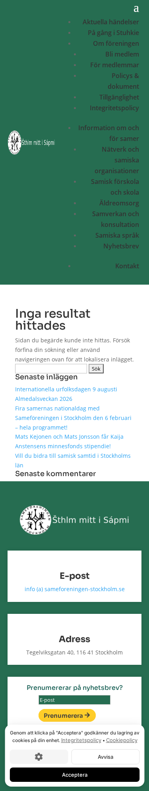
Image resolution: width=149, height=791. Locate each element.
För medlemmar (114, 65)
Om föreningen (116, 43)
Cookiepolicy (121, 740)
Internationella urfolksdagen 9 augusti (66, 389)
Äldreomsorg (119, 203)
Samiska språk (117, 235)
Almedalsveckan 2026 (43, 398)
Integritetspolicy (114, 108)
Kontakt (127, 266)
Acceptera (74, 774)
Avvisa (105, 756)
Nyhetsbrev (121, 246)
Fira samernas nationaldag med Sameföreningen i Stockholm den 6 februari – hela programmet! (73, 417)
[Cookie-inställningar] (39, 756)
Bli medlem (122, 54)
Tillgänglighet (119, 97)
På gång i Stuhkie (113, 32)
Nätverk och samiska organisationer (117, 160)
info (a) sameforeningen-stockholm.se (75, 589)
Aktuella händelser (111, 22)
